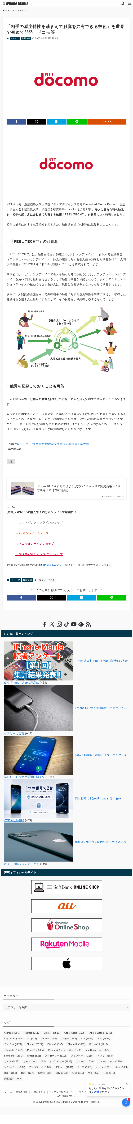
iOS (87, 1038)
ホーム (8, 1092)
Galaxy (49, 1038)
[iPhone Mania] (16, 3)
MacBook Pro (97, 1050)
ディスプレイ (40, 1067)
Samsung (13, 1055)
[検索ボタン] (122, 3)
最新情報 (26, 38)
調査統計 (13, 1078)
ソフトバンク (14, 1067)
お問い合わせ (38, 1092)
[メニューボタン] (129, 3)
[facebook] (45, 624)
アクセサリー (56, 1055)
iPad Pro (13, 1044)
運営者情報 (22, 1092)
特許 (78, 1073)
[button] (16, 122)
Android (32, 1033)
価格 (10, 1073)
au (32, 1038)
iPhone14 (13, 1050)
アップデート (82, 1055)
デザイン (64, 1067)
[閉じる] (127, 1084)
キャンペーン (34, 1061)
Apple (42, 580)
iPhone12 (76, 1044)
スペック (85, 1061)
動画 (27, 1073)
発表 (109, 1073)
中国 (122, 1067)
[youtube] (74, 624)
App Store (13, 1038)
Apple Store (74, 1033)
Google (69, 1038)
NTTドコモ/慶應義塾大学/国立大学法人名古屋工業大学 (53, 443)
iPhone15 (35, 1050)
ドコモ (51, 580)
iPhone (34, 1044)
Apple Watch (101, 1033)
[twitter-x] (52, 624)
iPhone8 (55, 1044)
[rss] (88, 624)
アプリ (105, 1055)
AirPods (12, 1033)
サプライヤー (61, 1061)
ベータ (104, 1067)
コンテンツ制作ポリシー (62, 1092)
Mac (75, 1050)
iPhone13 (98, 1044)
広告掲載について (66, 1096)
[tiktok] (66, 624)
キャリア (15, 38)
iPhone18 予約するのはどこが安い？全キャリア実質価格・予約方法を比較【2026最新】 (79, 488)
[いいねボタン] (11, 461)
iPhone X (56, 1050)
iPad (103, 1038)
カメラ (11, 1061)
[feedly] (81, 624)
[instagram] (59, 624)
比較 (62, 1073)
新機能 (45, 1073)
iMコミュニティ (52, 564)
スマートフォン (110, 1061)
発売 (93, 1073)
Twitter (34, 1055)
